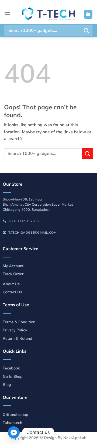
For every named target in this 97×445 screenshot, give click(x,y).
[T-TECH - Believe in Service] (48, 14)
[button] (7, 14)
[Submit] (86, 30)
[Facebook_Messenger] (14, 432)
